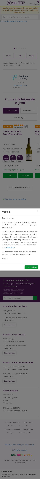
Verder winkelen (31, 267)
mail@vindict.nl (9, 247)
